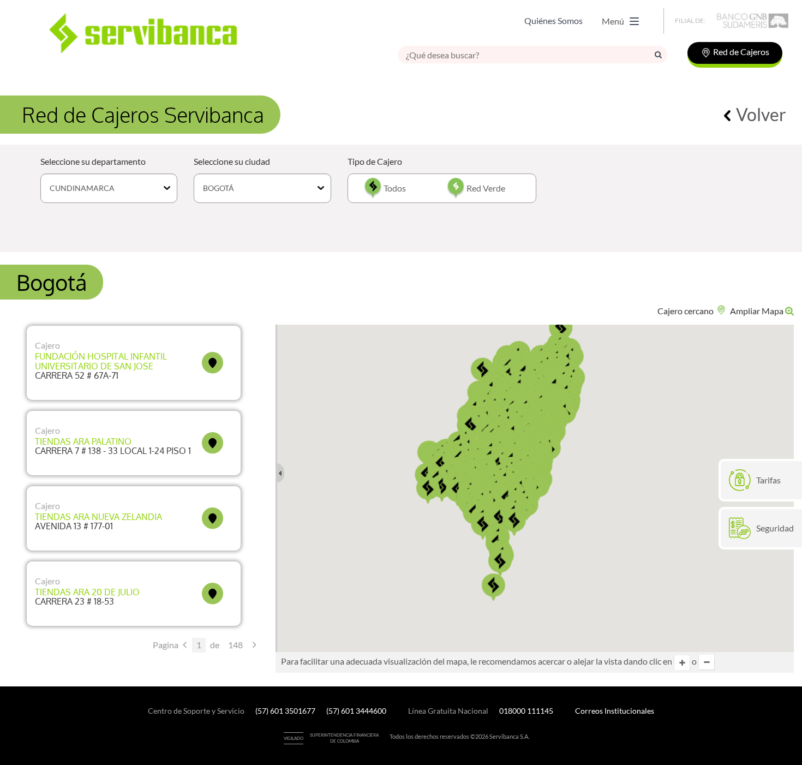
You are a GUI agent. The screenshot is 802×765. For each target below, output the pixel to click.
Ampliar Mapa (757, 311)
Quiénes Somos (553, 20)
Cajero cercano (686, 311)
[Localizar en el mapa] (213, 363)
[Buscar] (658, 54)
